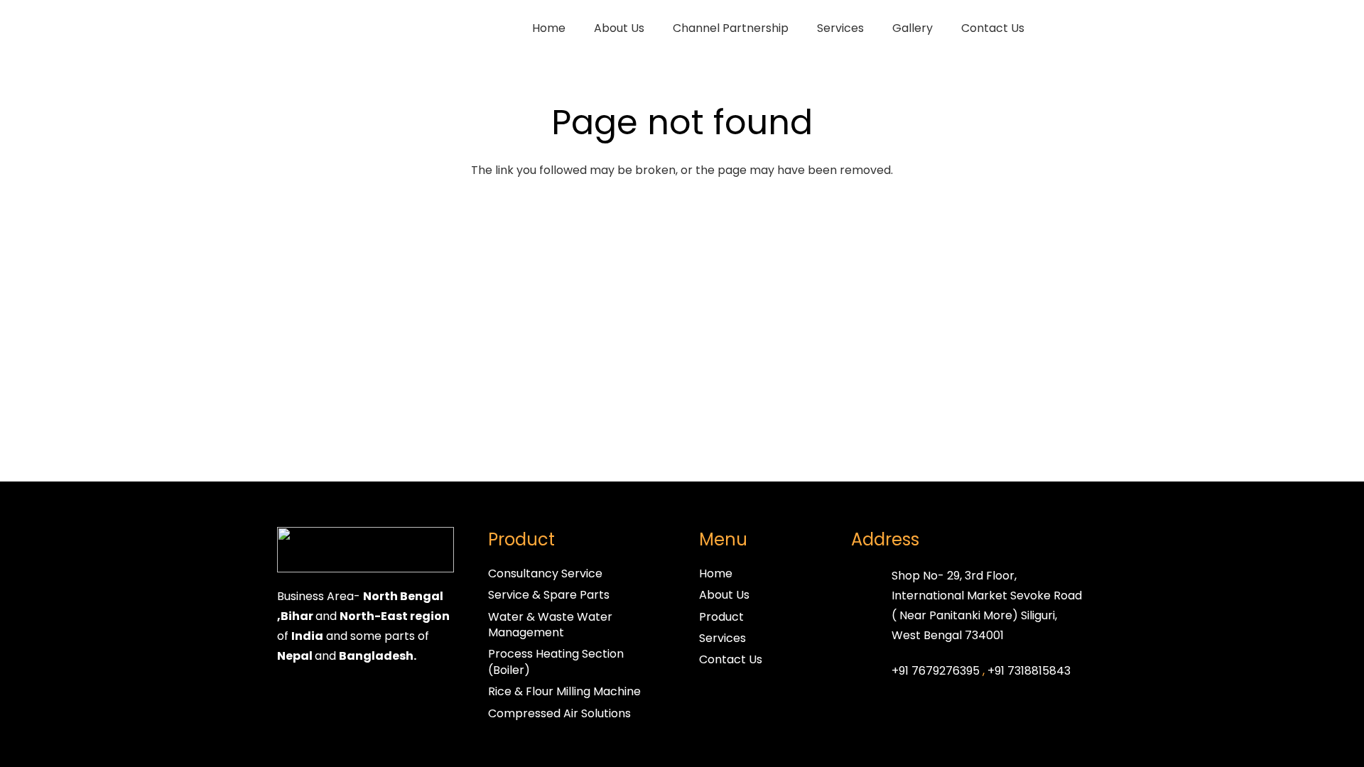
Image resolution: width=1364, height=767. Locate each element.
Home (715, 573)
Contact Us (730, 659)
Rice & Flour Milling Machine (564, 691)
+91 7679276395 (936, 671)
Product (721, 617)
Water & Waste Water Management (550, 625)
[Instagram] (319, 697)
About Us (724, 595)
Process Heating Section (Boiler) (556, 662)
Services (722, 638)
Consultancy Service (545, 573)
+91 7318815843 (1029, 671)
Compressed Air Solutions (559, 713)
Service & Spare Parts (549, 595)
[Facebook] (291, 697)
